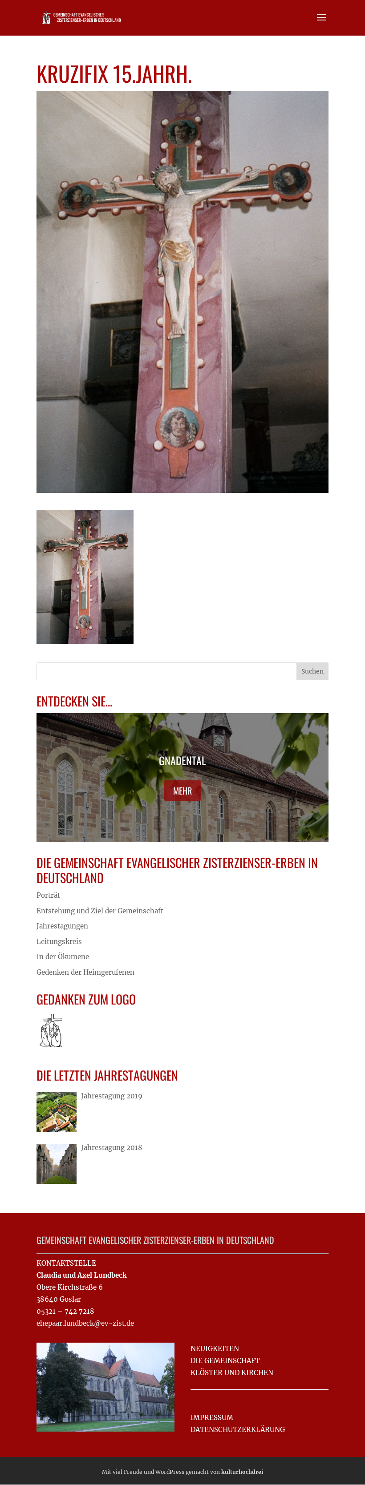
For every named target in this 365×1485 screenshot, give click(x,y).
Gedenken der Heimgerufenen (85, 972)
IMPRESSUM (212, 1417)
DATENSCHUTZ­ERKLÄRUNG (238, 1429)
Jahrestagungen (62, 926)
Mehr (182, 790)
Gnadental (182, 760)
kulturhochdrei (242, 1472)
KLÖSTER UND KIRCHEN (232, 1372)
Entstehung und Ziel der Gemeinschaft (99, 911)
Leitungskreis (59, 941)
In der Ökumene (62, 956)
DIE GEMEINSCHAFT (225, 1360)
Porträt (48, 895)
